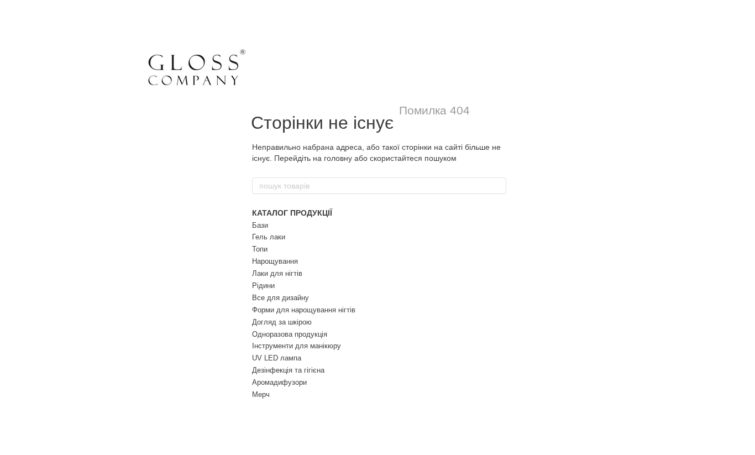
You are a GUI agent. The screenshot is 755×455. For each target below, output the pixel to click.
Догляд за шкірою (282, 322)
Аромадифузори (279, 382)
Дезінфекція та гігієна (288, 370)
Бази (260, 225)
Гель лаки (268, 237)
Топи (260, 249)
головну (338, 158)
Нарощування (275, 261)
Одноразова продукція (289, 334)
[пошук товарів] (497, 185)
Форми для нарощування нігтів (303, 310)
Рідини (263, 285)
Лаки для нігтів (277, 273)
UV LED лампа (276, 358)
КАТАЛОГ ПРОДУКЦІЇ (292, 212)
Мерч (261, 394)
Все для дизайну (280, 298)
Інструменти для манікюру (296, 346)
